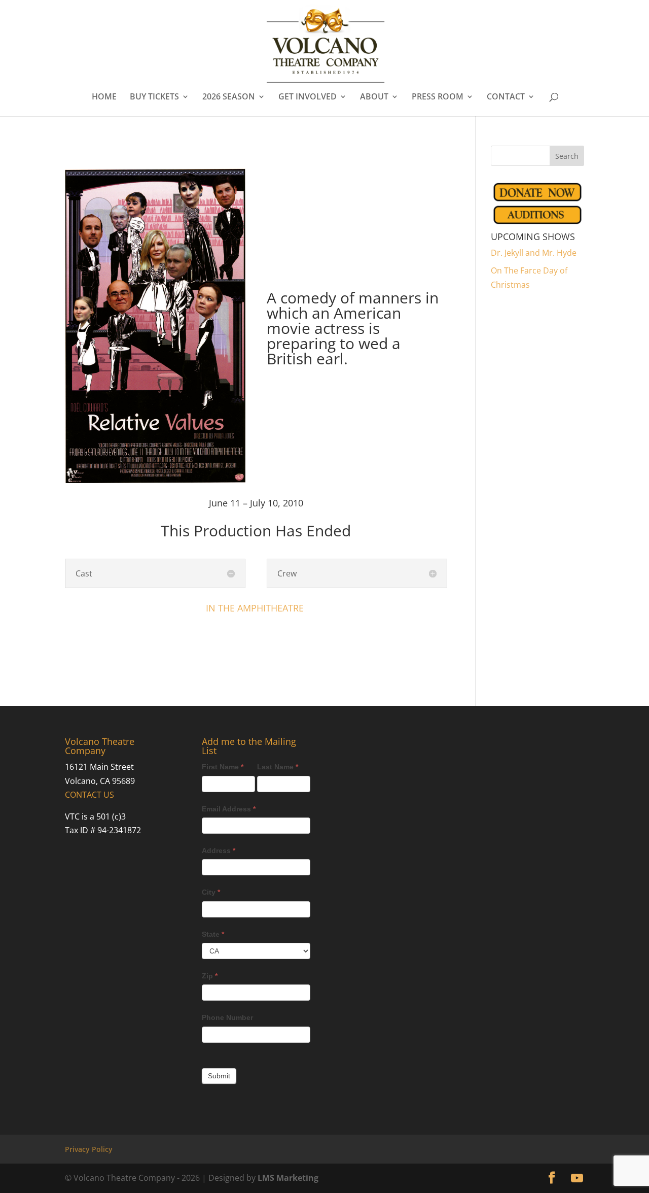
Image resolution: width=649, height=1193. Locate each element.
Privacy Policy (89, 1149)
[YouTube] (577, 1178)
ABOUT (374, 97)
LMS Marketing (288, 1177)
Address (218, 850)
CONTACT (506, 97)
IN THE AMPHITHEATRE (256, 608)
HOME (104, 97)
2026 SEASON (228, 97)
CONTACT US (89, 794)
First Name (222, 767)
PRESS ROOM (437, 97)
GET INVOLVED (307, 97)
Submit (219, 1076)
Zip (210, 976)
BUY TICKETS (154, 97)
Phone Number (227, 1017)
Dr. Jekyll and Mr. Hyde (533, 252)
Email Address (229, 809)
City (211, 892)
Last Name (277, 767)
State (213, 934)
